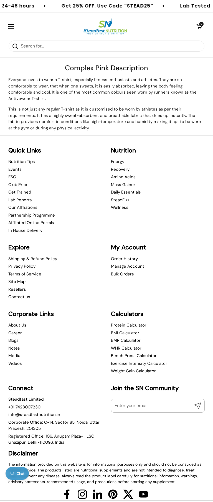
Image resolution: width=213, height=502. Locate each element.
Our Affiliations (22, 207)
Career (15, 333)
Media (14, 355)
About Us (17, 325)
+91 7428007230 (24, 407)
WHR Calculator (126, 348)
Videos (15, 363)
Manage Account (127, 266)
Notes (14, 348)
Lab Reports (20, 200)
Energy (117, 161)
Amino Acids (123, 177)
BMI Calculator (125, 333)
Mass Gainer (123, 184)
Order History (124, 259)
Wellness (119, 207)
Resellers (17, 289)
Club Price (18, 184)
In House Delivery (25, 230)
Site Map (17, 281)
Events (15, 169)
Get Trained (19, 192)
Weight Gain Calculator (133, 371)
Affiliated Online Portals (31, 222)
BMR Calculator (126, 340)
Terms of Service (24, 274)
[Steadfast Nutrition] (105, 26)
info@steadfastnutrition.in (34, 414)
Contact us (19, 297)
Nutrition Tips (21, 161)
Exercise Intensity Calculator (139, 363)
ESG (12, 177)
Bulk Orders (122, 274)
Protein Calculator (128, 325)
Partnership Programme (31, 215)
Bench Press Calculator (134, 355)
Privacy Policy (22, 266)
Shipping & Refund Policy (32, 259)
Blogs (13, 340)
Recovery (120, 169)
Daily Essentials (126, 192)
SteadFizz (120, 200)
